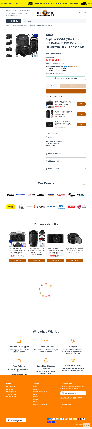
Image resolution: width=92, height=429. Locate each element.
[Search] (24, 21)
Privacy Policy (10, 386)
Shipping (48, 63)
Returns (35, 399)
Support (73, 347)
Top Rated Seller (46, 347)
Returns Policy (11, 396)
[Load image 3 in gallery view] (9, 49)
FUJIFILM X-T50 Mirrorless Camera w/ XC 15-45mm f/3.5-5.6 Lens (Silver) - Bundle (65, 102)
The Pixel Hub (82, 424)
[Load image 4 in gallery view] (9, 56)
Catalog (35, 389)
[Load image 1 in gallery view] (9, 36)
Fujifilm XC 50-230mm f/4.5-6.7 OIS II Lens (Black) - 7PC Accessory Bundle (64, 113)
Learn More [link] (73, 66)
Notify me (66, 91)
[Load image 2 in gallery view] (9, 42)
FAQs (35, 401)
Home (7, 25)
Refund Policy (10, 389)
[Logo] (46, 13)
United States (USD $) (15, 421)
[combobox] (54, 21)
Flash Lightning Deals (40, 391)
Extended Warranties (40, 404)
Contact (35, 396)
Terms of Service (11, 394)
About (35, 394)
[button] (76, 13)
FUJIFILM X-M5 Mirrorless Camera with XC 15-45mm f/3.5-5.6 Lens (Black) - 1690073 (64, 123)
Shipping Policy (11, 391)
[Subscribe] (83, 393)
